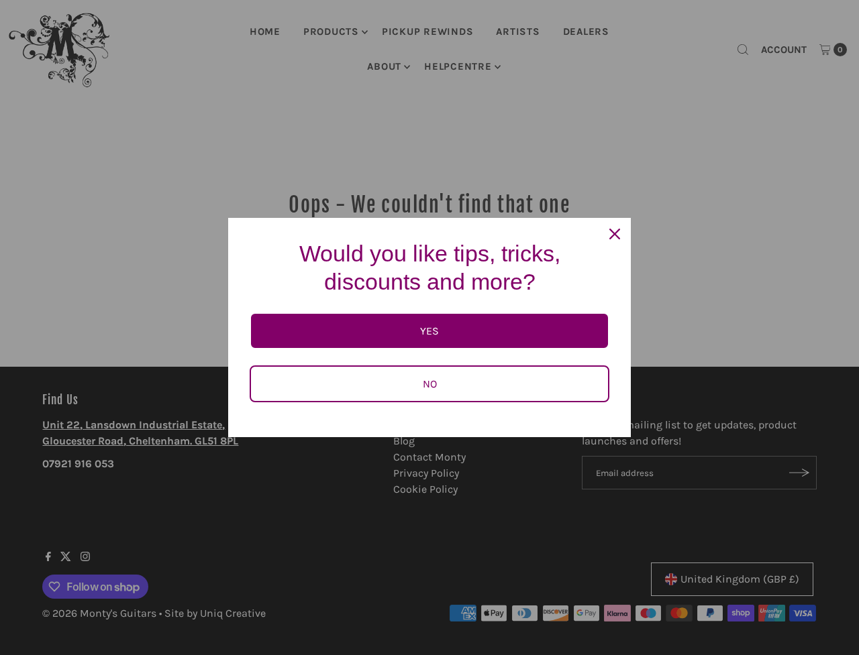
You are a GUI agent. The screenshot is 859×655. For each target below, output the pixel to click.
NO (430, 383)
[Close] (615, 234)
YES (429, 330)
